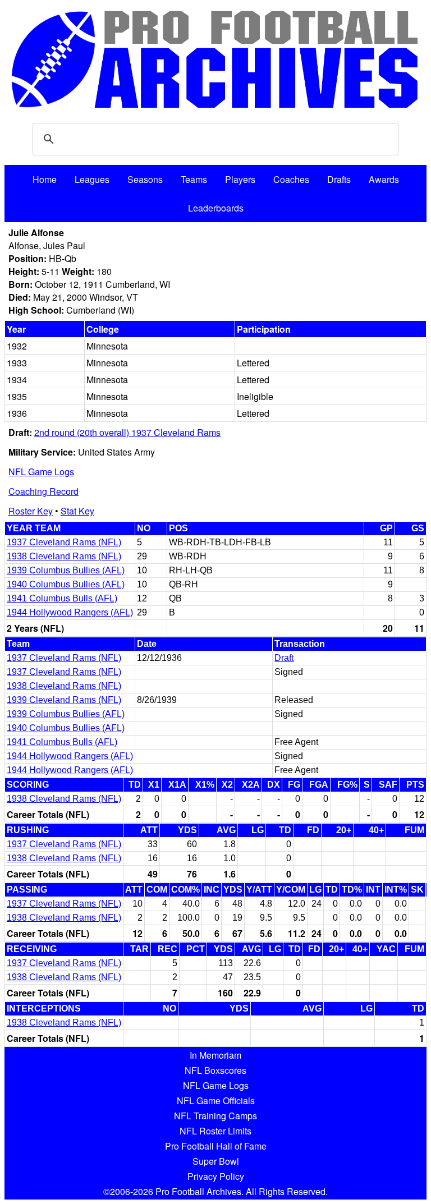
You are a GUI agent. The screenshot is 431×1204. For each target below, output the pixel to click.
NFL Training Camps (215, 1115)
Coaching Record (43, 491)
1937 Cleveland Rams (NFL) (64, 542)
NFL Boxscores (215, 1070)
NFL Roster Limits (215, 1130)
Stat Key (77, 510)
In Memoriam (215, 1055)
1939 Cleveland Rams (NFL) (64, 700)
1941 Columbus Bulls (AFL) (62, 598)
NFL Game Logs (41, 471)
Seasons (145, 179)
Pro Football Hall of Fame (216, 1145)
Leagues (92, 179)
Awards (384, 179)
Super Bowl (215, 1161)
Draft (284, 658)
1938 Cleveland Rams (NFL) (64, 556)
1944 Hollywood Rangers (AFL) (70, 612)
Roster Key (30, 510)
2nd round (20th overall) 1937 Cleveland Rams (127, 432)
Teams (194, 179)
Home (45, 179)
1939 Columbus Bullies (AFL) (66, 570)
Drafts (339, 179)
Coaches (291, 179)
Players (240, 179)
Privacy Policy (215, 1176)
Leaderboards (216, 207)
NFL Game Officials (216, 1100)
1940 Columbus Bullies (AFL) (66, 584)
